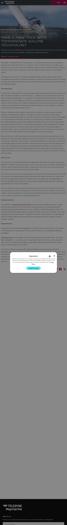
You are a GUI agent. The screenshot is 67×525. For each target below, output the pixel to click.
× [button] (54, 256)
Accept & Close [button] (33, 268)
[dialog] (33, 262)
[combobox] (50, 256)
